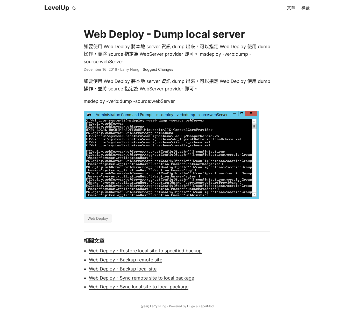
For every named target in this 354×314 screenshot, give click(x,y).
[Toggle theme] (74, 8)
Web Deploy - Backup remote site (125, 259)
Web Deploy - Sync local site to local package (138, 286)
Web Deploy (98, 218)
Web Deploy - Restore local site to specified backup (145, 250)
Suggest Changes (158, 69)
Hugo (191, 306)
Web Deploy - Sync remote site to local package (141, 278)
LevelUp (56, 7)
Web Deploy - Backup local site (123, 269)
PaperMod (206, 306)
